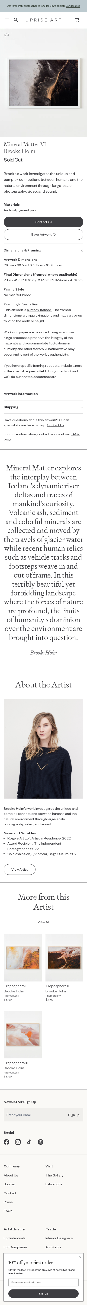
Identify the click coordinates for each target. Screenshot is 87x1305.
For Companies (16, 1247)
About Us (11, 1175)
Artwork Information (21, 393)
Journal (9, 1184)
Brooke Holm (19, 151)
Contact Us (55, 425)
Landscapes (73, 5)
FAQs (8, 1211)
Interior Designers (59, 1238)
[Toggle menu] (7, 20)
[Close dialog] (80, 1257)
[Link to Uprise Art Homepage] (43, 20)
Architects (53, 1247)
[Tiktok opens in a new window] (29, 1142)
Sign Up (43, 1293)
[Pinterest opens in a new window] (41, 1142)
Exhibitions (53, 1184)
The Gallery (54, 1175)
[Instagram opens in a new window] (18, 1142)
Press (8, 1202)
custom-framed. (39, 309)
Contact (10, 1193)
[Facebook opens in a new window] (7, 1142)
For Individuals (15, 1238)
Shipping (11, 407)
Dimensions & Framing (22, 250)
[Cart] (77, 20)
